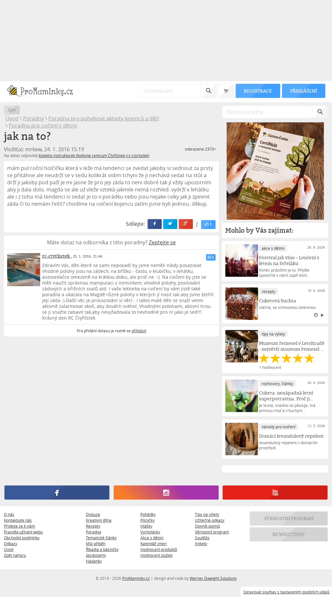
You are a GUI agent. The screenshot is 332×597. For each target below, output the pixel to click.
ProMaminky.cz (136, 578)
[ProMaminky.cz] (42, 92)
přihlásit (139, 330)
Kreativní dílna (99, 520)
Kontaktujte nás (18, 520)
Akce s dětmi (151, 537)
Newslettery (289, 534)
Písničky (147, 520)
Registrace (258, 91)
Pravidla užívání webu (23, 531)
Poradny (33, 118)
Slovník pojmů (207, 526)
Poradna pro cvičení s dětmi (43, 125)
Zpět (12, 110)
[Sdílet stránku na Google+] (186, 224)
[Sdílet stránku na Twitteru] (170, 224)
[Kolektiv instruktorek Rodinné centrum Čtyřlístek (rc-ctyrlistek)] (23, 269)
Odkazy (10, 543)
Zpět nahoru (15, 555)
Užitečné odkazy (209, 520)
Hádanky (94, 561)
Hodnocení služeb (156, 555)
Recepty (93, 526)
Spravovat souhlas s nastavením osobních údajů (286, 591)
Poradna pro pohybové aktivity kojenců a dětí (103, 118)
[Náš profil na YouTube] (275, 492)
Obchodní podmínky (22, 537)
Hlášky (146, 526)
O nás (9, 514)
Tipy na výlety (207, 514)
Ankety (201, 543)
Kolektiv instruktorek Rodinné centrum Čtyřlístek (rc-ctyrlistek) (94, 155)
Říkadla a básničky (102, 549)
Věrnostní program (212, 531)
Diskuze (93, 514)
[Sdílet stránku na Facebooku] (155, 224)
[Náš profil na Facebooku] (57, 492)
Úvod (12, 118)
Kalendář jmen (153, 543)
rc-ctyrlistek (56, 256)
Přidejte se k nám (19, 526)
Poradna (93, 531)
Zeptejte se (162, 242)
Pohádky (148, 514)
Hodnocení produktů (158, 549)
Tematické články (101, 537)
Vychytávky (150, 531)
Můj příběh (95, 543)
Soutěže (202, 537)
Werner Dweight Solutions (213, 578)
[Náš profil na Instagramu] (165, 492)
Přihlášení (303, 91)
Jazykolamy (96, 555)
